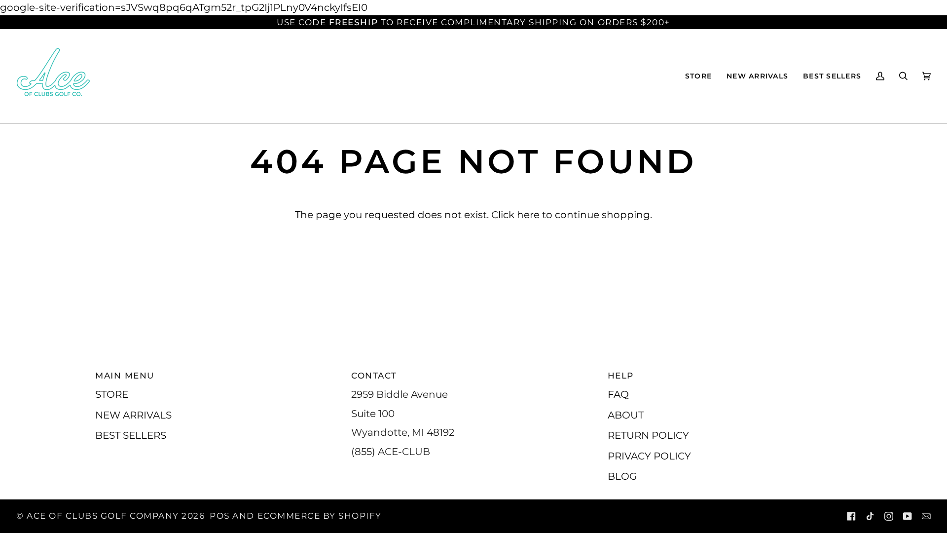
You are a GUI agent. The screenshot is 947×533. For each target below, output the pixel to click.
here (528, 214)
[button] (698, 76)
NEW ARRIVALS (133, 415)
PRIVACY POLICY (649, 456)
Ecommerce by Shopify (319, 516)
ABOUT (626, 415)
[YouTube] (907, 516)
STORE (111, 394)
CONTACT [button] (374, 376)
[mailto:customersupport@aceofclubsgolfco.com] (926, 516)
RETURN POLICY (648, 435)
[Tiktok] (870, 516)
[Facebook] (851, 516)
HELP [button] (621, 376)
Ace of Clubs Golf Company (103, 516)
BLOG (622, 476)
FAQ (618, 394)
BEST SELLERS (130, 435)
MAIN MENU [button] (124, 376)
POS (220, 516)
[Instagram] (888, 516)
